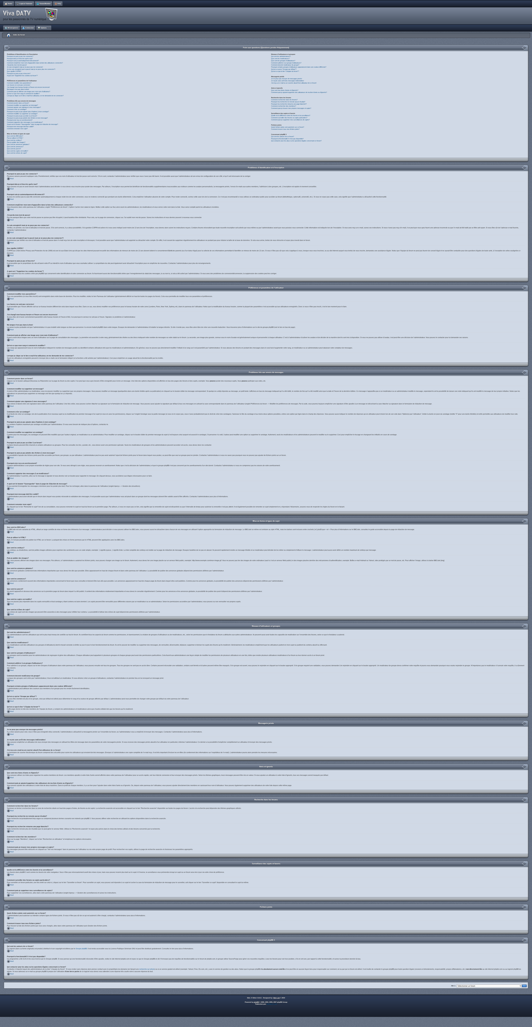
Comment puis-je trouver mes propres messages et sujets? (291, 108)
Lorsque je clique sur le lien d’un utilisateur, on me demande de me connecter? (35, 95)
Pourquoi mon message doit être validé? (20, 126)
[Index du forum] (31, 14)
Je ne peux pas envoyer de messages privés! (286, 78)
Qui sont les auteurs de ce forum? (282, 136)
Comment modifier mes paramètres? (19, 83)
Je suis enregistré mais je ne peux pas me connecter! (25, 67)
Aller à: (453, 986)
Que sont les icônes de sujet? (17, 153)
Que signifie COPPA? (14, 71)
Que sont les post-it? (14, 149)
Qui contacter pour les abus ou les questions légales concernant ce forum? (296, 141)
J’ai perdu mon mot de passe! (17, 65)
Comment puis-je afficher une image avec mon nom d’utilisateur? (28, 91)
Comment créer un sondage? (17, 109)
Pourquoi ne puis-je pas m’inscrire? (18, 73)
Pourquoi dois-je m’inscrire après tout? (20, 58)
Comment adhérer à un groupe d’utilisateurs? (286, 63)
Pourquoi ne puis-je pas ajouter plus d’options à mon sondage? (28, 111)
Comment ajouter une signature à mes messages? (24, 107)
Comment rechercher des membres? (283, 106)
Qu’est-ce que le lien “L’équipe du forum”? (285, 71)
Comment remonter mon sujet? (17, 128)
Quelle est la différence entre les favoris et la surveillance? (290, 115)
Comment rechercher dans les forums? (284, 99)
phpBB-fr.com (272, 1004)
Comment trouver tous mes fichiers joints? (285, 129)
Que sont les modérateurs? (280, 58)
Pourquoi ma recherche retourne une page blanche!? (289, 104)
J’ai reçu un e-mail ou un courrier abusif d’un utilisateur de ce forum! (293, 83)
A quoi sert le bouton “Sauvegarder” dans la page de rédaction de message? (32, 124)
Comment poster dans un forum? (18, 103)
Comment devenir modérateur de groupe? (285, 65)
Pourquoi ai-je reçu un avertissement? (19, 120)
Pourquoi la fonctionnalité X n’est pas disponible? (287, 139)
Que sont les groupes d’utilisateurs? (283, 60)
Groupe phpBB (81, 949)
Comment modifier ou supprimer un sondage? (22, 113)
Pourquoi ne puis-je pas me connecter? (20, 56)
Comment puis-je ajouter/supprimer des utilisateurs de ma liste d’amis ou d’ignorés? (299, 92)
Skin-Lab (276, 998)
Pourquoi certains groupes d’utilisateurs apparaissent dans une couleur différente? (298, 67)
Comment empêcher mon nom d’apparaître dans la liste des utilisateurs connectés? (35, 63)
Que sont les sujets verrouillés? (17, 151)
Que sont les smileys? (14, 140)
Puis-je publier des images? (16, 142)
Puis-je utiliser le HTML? (15, 138)
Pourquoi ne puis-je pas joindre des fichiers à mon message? (27, 118)
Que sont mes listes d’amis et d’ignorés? (284, 90)
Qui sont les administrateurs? (281, 56)
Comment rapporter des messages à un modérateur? (25, 122)
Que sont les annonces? (15, 146)
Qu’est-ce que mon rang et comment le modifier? (23, 93)
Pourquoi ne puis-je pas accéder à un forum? (22, 116)
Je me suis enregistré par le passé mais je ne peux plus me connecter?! (31, 69)
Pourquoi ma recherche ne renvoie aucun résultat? (288, 102)
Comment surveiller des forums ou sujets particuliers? (289, 117)
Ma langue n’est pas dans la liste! (18, 89)
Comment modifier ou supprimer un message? (22, 105)
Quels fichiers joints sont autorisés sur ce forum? (287, 127)
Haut (12, 179)
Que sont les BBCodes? (15, 136)
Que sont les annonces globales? (18, 144)
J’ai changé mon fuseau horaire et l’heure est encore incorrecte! (28, 87)
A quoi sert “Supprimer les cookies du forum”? (22, 75)
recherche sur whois (146, 969)
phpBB (256, 1002)
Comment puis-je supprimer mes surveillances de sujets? (290, 120)
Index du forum (19, 35)
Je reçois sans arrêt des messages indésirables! (287, 81)
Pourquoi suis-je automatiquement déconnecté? (23, 60)
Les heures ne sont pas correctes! (18, 85)
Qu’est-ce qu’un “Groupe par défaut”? (283, 69)
